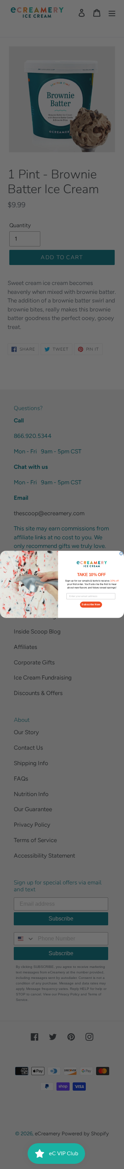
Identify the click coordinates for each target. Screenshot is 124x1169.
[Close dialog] (121, 553)
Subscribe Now (91, 604)
